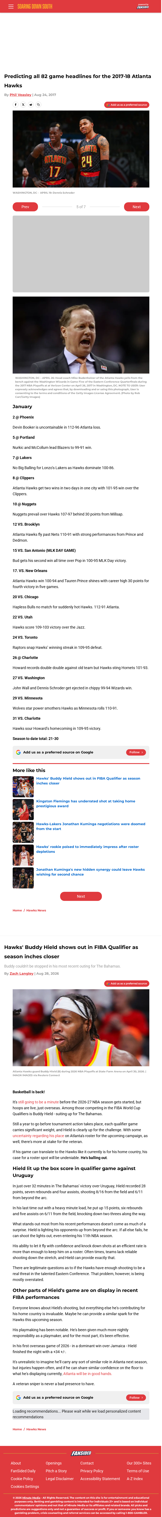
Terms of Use (138, 1471)
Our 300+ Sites (139, 1463)
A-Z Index (135, 1479)
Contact (87, 1463)
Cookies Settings (25, 1486)
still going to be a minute (39, 1102)
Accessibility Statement (100, 1479)
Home (17, 910)
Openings (54, 1463)
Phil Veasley (20, 95)
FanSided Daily (23, 1471)
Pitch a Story (56, 1471)
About (16, 1463)
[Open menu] (11, 6)
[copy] (38, 105)
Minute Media (31, 1497)
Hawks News (36, 910)
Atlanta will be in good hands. (87, 1373)
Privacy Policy (91, 1471)
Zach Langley (22, 974)
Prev (25, 207)
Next (137, 207)
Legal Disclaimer (60, 1479)
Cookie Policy (22, 1479)
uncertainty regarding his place (38, 1136)
